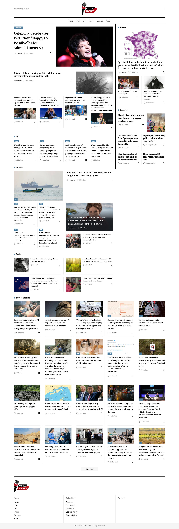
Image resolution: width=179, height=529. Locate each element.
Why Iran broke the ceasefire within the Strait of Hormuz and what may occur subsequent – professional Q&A (49, 212)
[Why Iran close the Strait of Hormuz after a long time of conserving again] (38, 186)
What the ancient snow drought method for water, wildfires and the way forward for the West (24, 151)
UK (16, 199)
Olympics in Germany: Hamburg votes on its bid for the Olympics (75, 100)
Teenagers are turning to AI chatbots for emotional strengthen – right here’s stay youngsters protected (26, 324)
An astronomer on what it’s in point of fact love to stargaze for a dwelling (57, 323)
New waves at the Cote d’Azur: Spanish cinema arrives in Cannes (97, 279)
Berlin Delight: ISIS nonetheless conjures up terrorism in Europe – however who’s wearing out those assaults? (44, 282)
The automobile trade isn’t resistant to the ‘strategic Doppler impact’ (153, 95)
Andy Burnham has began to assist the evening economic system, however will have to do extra (120, 407)
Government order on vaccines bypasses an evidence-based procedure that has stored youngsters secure (120, 452)
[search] (161, 8)
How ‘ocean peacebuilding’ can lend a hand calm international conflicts (24, 236)
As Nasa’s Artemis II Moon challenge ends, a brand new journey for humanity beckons (97, 237)
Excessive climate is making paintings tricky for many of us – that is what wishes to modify (120, 324)
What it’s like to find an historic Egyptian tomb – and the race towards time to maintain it (27, 450)
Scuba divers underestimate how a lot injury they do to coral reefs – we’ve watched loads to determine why (49, 237)
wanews (19, 53)
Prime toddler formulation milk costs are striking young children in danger (89, 360)
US (17, 137)
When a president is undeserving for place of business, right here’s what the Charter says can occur (102, 151)
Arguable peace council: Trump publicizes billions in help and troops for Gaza (154, 138)
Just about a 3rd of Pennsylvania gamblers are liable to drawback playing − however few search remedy (75, 151)
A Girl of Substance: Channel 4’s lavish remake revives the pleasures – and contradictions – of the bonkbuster (87, 220)
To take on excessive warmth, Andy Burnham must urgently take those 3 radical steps (152, 361)
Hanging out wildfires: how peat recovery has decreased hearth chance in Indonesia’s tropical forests (151, 450)
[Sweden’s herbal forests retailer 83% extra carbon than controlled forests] (73, 265)
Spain (18, 254)
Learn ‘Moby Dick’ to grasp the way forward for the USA (44, 260)
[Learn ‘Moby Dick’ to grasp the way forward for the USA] (21, 265)
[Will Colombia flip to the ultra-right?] (128, 82)
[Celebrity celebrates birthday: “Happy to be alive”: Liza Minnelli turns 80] (84, 47)
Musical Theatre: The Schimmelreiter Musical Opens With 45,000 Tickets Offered (25, 101)
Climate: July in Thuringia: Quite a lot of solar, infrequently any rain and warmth (37, 74)
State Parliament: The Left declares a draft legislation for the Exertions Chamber (127, 157)
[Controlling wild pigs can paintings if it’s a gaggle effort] (27, 393)
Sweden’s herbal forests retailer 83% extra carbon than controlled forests (97, 260)
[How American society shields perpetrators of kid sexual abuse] (152, 309)
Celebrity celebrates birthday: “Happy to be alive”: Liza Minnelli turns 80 (31, 40)
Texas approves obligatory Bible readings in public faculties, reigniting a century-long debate (49, 151)
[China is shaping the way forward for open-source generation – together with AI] (89, 393)
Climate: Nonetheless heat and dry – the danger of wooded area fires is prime (131, 118)
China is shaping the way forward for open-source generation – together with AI (89, 406)
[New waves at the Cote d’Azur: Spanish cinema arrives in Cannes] (73, 284)
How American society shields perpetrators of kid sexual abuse (151, 323)
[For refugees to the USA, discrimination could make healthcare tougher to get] (58, 436)
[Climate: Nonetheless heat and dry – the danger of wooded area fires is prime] (156, 122)
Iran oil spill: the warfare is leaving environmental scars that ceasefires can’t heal (58, 406)
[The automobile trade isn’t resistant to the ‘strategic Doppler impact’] (154, 82)
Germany (18, 27)
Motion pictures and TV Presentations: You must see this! (153, 157)
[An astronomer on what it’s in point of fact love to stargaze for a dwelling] (58, 309)
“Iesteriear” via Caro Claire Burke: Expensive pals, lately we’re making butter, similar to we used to (128, 139)
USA (16, 141)
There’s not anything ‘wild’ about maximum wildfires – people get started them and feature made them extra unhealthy (27, 363)
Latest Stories (23, 297)
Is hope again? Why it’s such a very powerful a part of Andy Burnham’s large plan (89, 449)
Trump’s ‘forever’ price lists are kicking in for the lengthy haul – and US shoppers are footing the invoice (89, 324)
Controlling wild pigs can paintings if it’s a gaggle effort (25, 406)
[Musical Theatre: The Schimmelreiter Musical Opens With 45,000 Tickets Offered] (25, 113)
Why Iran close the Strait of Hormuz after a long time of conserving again (89, 174)
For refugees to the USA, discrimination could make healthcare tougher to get (57, 449)
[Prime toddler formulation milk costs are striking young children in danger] (89, 347)
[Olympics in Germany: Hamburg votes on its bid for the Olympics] (76, 110)
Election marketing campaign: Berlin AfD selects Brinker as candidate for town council (50, 101)
